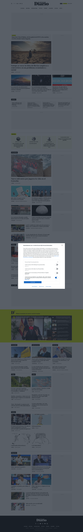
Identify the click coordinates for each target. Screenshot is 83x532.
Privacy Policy (48, 286)
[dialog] (41, 266)
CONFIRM (33, 282)
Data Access (41, 286)
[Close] (62, 245)
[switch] (56, 264)
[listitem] (41, 262)
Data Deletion (34, 286)
